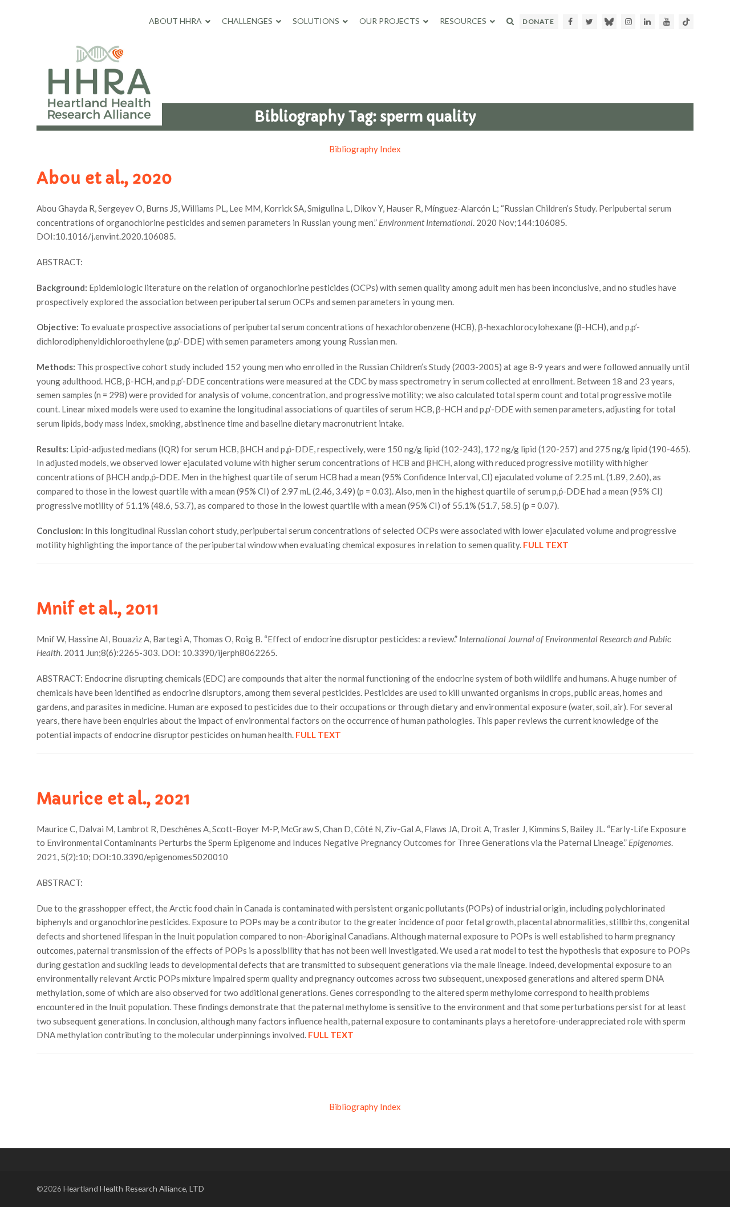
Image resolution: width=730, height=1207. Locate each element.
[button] (510, 21)
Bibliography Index (365, 149)
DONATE (538, 21)
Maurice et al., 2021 (113, 799)
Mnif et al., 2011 (97, 609)
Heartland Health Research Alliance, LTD (133, 1188)
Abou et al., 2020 (104, 178)
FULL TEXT (331, 1035)
